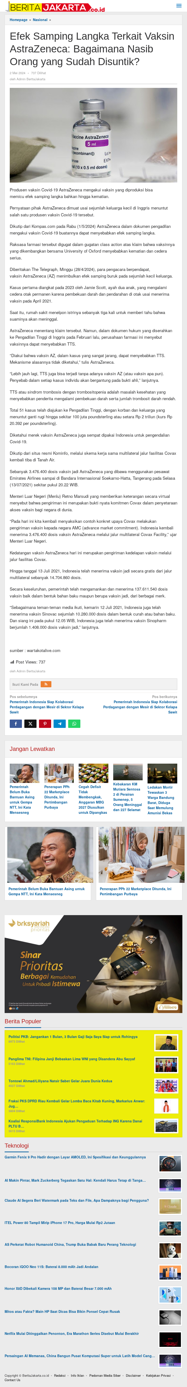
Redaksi (59, 1375)
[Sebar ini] (16, 724)
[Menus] (179, 6)
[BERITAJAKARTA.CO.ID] (55, 5)
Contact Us (12, 1379)
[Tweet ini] (30, 724)
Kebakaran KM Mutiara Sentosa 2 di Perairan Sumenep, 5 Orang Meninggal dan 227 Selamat (127, 796)
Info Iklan (77, 1375)
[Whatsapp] (74, 724)
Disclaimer (133, 1375)
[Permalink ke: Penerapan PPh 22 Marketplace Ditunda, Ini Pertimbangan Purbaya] (59, 773)
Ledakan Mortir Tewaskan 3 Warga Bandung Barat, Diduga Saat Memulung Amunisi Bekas (161, 800)
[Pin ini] (45, 724)
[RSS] (46, 684)
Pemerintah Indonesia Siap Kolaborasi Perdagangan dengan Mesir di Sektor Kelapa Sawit (47, 704)
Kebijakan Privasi (158, 1375)
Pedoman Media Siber (105, 1375)
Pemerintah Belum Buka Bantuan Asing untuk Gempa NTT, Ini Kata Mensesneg (22, 799)
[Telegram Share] (60, 724)
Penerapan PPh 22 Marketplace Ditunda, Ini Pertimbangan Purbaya (57, 797)
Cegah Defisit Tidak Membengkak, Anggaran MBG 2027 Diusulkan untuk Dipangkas (93, 799)
